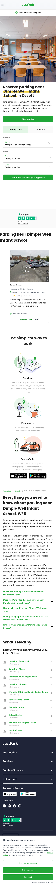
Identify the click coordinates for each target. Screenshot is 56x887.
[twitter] (14, 805)
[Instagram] (9, 805)
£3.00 (29, 319)
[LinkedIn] (19, 805)
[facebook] (4, 805)
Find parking (28, 119)
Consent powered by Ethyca (41, 882)
